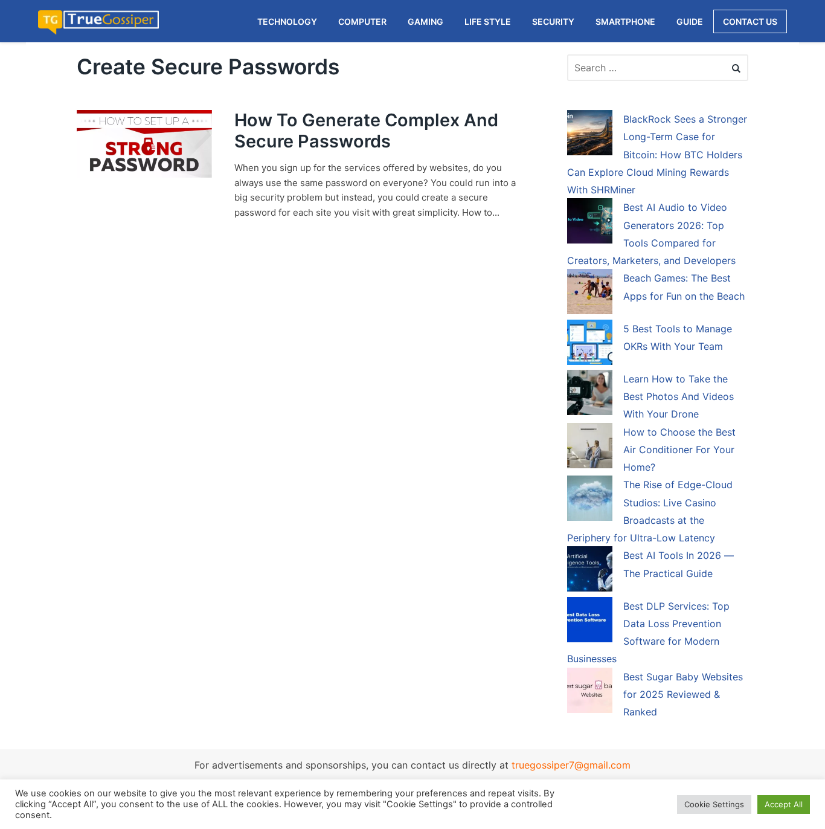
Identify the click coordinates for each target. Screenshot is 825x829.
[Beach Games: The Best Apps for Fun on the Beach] (589, 293)
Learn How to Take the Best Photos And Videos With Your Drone (678, 397)
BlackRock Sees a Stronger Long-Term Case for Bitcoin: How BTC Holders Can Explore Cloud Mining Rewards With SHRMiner (657, 154)
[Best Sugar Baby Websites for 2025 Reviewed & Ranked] (589, 692)
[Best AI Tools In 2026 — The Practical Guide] (589, 571)
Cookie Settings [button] (714, 804)
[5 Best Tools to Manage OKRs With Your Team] (589, 344)
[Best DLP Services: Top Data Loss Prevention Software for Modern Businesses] (589, 622)
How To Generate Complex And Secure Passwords (366, 130)
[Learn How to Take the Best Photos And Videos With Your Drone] (589, 394)
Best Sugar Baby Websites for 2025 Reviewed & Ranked (683, 694)
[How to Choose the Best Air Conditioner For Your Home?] (589, 448)
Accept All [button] (784, 804)
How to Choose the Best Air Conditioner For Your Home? (679, 450)
